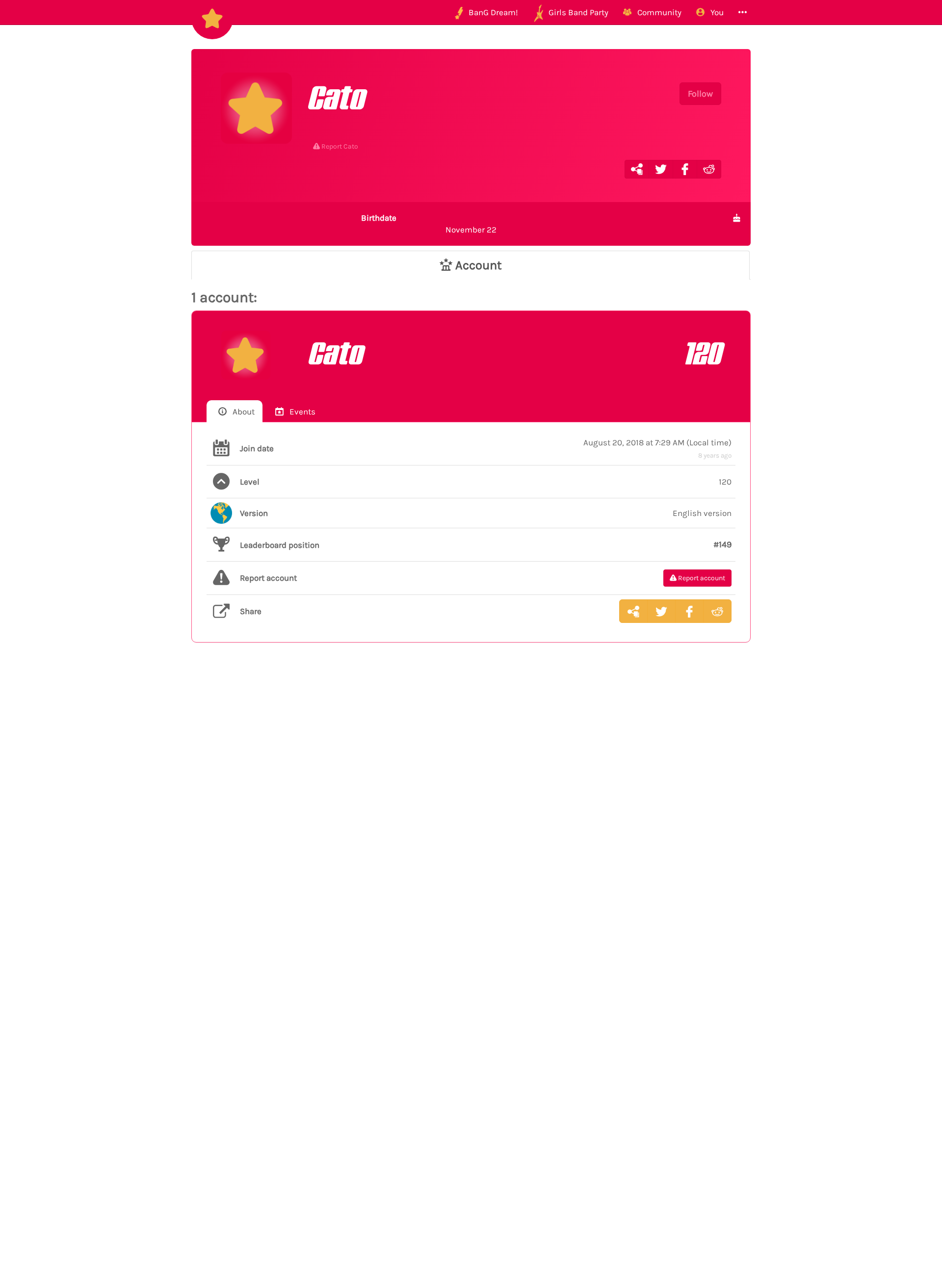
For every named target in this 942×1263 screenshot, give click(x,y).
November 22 (429, 223)
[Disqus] (471, 810)
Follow (700, 93)
